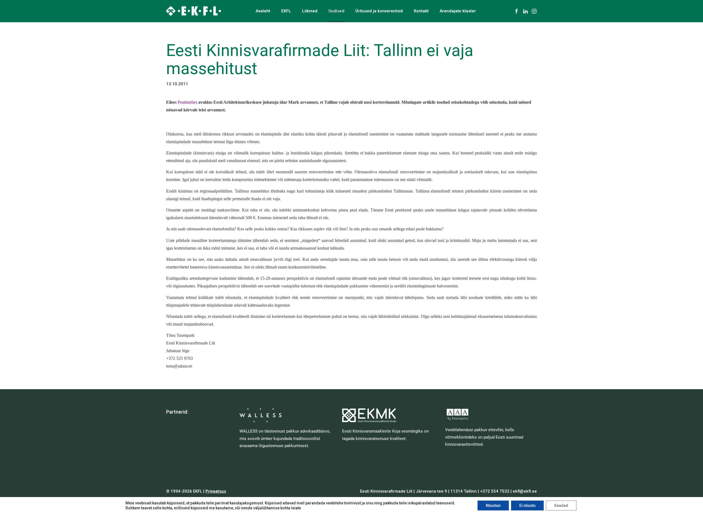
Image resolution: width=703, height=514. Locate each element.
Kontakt (421, 11)
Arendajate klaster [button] (458, 11)
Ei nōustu (527, 505)
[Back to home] (193, 11)
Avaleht (263, 11)
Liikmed (309, 11)
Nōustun (493, 505)
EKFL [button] (286, 11)
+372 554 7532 (494, 491)
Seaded (561, 505)
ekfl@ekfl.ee (525, 491)
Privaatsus (215, 491)
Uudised (336, 11)
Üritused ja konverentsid (379, 11)
